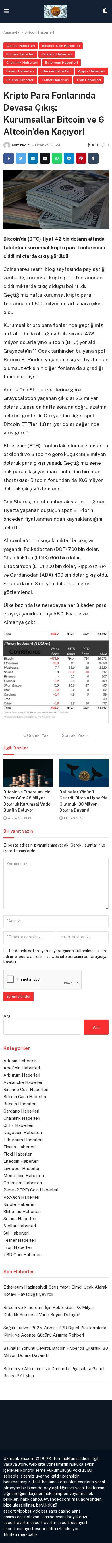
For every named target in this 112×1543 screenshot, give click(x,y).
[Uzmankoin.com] (55, 11)
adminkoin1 (21, 145)
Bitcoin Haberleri (20, 54)
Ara (6, 1016)
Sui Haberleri (16, 1233)
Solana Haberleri (20, 80)
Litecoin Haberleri (56, 71)
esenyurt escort (32, 1528)
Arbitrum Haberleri (21, 1075)
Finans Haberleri (20, 71)
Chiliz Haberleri (18, 1125)
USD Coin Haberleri (22, 1254)
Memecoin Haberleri (23, 1175)
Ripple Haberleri (91, 71)
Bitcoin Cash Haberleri (25, 1096)
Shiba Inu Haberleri (22, 1211)
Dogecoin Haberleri (22, 1132)
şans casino (60, 1511)
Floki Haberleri (17, 1154)
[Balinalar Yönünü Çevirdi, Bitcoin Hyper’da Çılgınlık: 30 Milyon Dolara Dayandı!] (84, 773)
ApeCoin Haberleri (21, 1067)
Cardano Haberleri (56, 54)
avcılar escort (30, 1522)
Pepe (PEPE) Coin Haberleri (30, 1189)
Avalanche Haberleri (23, 1082)
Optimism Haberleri (22, 1182)
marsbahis (28, 1534)
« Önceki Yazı (36, 735)
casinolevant (29, 1516)
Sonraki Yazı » (75, 735)
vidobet (24, 1511)
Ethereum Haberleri (61, 63)
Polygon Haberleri (21, 1197)
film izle (56, 1528)
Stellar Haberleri (19, 1225)
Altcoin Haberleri (39, 32)
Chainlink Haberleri (22, 63)
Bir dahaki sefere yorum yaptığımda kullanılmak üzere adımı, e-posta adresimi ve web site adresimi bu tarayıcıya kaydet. (55, 956)
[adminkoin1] (6, 145)
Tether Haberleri (55, 80)
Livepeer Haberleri (21, 1168)
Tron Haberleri (88, 80)
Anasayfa (11, 32)
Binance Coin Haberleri (61, 46)
